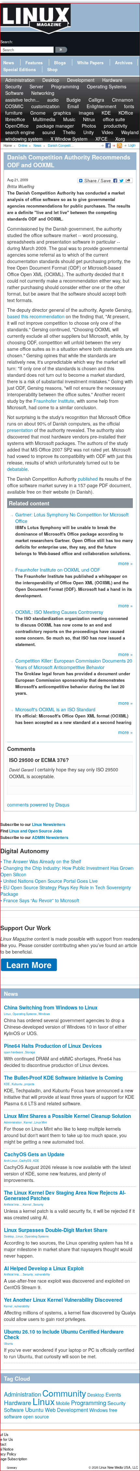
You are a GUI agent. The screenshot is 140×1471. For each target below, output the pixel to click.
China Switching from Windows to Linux (51, 1007)
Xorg (120, 138)
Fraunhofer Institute (54, 401)
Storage (30, 1052)
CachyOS (25, 1160)
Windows (44, 1014)
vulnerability (42, 1274)
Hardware (17, 1402)
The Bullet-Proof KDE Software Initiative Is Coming (63, 1077)
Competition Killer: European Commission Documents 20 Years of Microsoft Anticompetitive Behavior (73, 663)
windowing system (24, 138)
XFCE (101, 138)
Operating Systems (106, 86)
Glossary (12, 1467)
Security (38, 1204)
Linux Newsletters (48, 824)
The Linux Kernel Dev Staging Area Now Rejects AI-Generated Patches (65, 1195)
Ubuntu (8, 1343)
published (88, 479)
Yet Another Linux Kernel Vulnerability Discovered (63, 1299)
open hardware (13, 1052)
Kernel (28, 1122)
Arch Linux (10, 1160)
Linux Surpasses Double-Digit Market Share (55, 1230)
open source (36, 1416)
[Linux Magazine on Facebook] (108, 145)
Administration (13, 1122)
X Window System (69, 138)
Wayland (130, 132)
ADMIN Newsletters (50, 837)
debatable (17, 469)
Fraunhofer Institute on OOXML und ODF (57, 569)
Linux (7, 1014)
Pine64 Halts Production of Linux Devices (53, 1045)
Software (14, 93)
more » (125, 563)
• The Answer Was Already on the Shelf (40, 861)
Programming (65, 86)
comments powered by (38, 804)
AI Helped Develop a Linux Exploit (44, 1268)
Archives (124, 63)
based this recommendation (35, 316)
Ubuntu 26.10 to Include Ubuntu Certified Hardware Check (64, 1334)
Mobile (63, 1403)
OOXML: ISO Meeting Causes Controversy (59, 612)
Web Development (66, 1410)
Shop (52, 69)
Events (113, 1394)
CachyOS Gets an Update (34, 1154)
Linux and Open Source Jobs (35, 831)
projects (29, 1084)
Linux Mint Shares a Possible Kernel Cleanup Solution (67, 1116)
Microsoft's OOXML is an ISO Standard (55, 709)
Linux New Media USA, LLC (118, 1467)
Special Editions (19, 69)
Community (64, 1393)
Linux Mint (40, 1122)
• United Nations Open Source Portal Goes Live (49, 881)
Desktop (9, 1236)
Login (131, 145)
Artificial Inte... (12, 1204)
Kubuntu (17, 1084)
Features (34, 63)
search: (6, 41)
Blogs (60, 63)
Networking (42, 93)
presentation (20, 430)
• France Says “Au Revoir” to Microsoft (39, 900)
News (8, 63)
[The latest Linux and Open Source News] (119, 145)
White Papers (90, 63)
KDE (7, 1084)
